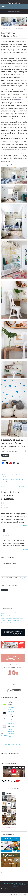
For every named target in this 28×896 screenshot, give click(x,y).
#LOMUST (22, 884)
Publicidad (16, 884)
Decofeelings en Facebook (10, 744)
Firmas (15, 883)
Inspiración (4, 476)
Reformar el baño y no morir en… (11, 736)
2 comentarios (20, 28)
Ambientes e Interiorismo (10, 474)
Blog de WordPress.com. (6, 888)
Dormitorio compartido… (9, 34)
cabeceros (6, 477)
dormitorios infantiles (13, 479)
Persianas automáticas (6, 615)
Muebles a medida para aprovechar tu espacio (12, 618)
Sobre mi (6, 883)
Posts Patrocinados (13, 886)
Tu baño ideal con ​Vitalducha (8, 622)
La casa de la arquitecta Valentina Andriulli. (11, 620)
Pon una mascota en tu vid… (11, 728)
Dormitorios (19, 474)
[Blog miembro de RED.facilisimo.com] (14, 684)
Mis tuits (3, 757)
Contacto (11, 883)
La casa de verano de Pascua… (11, 707)
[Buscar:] (9, 602)
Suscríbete (4, 590)
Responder (25, 525)
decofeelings (5, 28)
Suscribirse (5, 455)
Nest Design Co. (11, 481)
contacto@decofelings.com (14, 11)
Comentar (21, 574)
